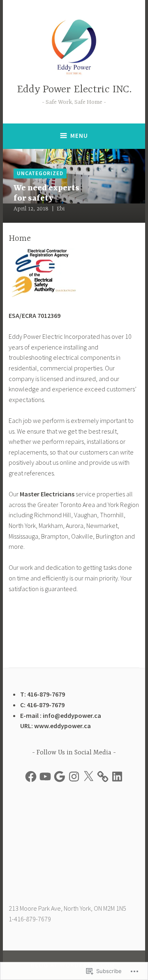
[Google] (59, 776)
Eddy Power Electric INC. (74, 90)
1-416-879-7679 (30, 919)
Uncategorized (40, 173)
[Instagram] (74, 776)
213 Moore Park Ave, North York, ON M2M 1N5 (67, 908)
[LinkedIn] (117, 776)
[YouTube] (45, 776)
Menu (79, 135)
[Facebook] (30, 776)
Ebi (61, 209)
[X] (88, 776)
